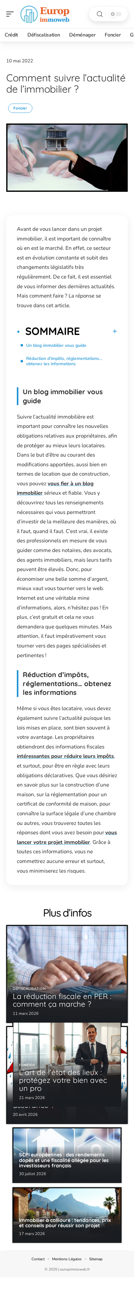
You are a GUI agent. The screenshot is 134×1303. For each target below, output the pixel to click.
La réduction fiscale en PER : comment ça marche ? (62, 1000)
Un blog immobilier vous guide (56, 345)
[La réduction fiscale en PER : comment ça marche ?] (67, 974)
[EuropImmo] (45, 14)
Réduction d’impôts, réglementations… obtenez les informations (64, 361)
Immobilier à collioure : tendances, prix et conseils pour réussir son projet (65, 1223)
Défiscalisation (29, 988)
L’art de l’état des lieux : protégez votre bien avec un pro (63, 1080)
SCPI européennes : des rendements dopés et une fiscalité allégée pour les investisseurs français (64, 1160)
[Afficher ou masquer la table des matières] (98, 331)
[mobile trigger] (11, 14)
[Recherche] (99, 14)
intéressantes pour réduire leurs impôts (65, 756)
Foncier (20, 108)
